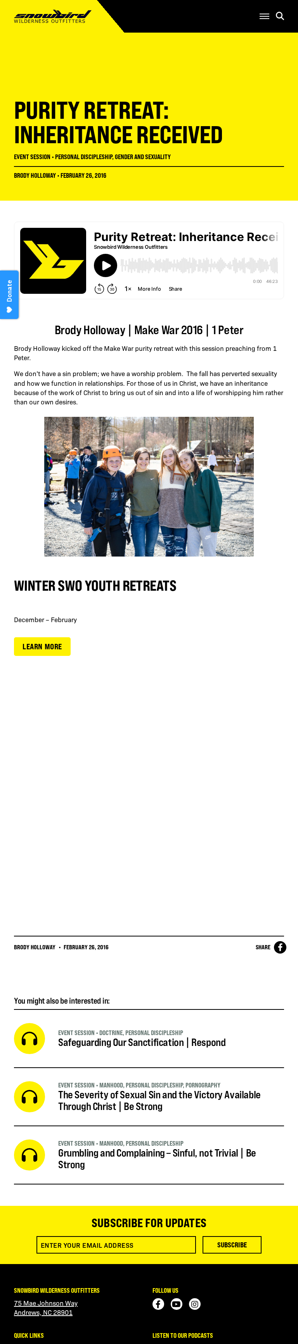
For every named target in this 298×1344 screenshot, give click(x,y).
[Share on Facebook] (280, 947)
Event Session (32, 157)
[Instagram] (195, 1304)
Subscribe (232, 1244)
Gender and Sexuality (143, 157)
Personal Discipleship (83, 157)
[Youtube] (176, 1304)
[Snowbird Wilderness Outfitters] (68, 16)
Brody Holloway (35, 175)
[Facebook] (158, 1304)
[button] (264, 16)
